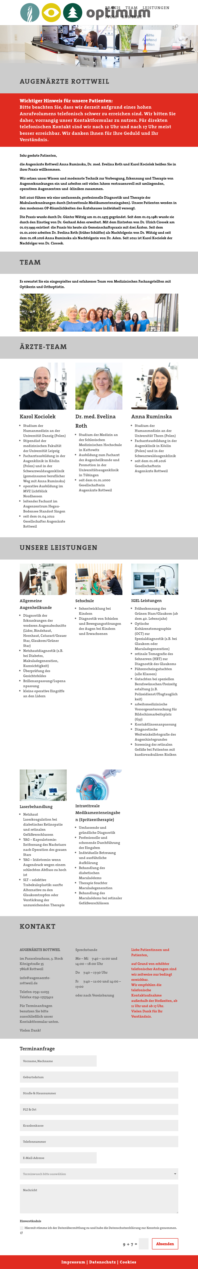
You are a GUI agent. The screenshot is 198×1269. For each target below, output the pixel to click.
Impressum (73, 1262)
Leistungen (156, 8)
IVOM (111, 17)
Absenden (165, 1244)
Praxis (113, 8)
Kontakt (132, 17)
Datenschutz (102, 1262)
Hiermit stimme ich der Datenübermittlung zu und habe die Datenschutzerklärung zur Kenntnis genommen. (101, 1227)
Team (131, 8)
